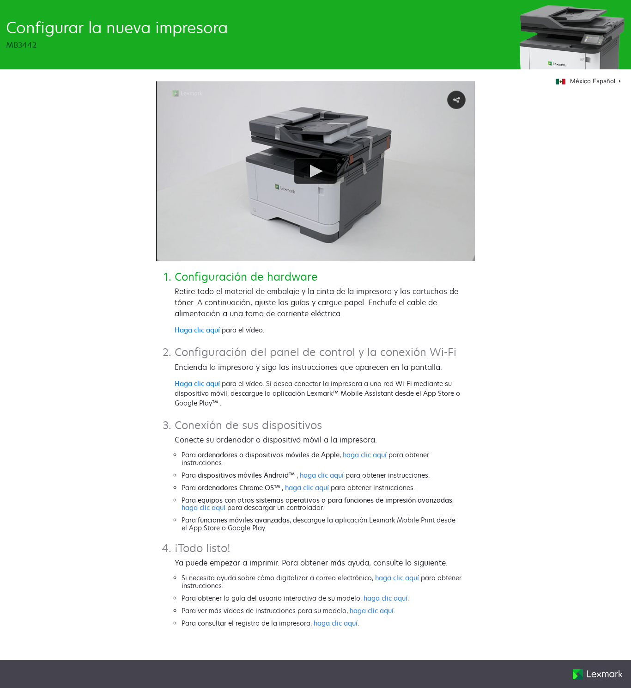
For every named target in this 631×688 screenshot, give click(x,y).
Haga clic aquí (197, 330)
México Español (593, 81)
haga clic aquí (365, 454)
